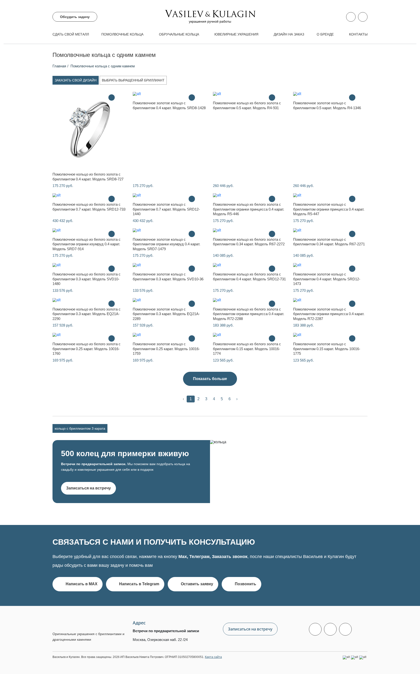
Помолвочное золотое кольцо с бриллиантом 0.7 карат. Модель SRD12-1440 (166, 209)
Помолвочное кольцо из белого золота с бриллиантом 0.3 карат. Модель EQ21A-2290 (86, 314)
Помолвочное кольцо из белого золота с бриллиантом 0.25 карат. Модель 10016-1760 (86, 348)
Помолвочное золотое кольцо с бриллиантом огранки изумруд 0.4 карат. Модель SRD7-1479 (166, 244)
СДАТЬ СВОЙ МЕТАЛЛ (70, 34)
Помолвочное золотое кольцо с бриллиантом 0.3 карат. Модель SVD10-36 (168, 276)
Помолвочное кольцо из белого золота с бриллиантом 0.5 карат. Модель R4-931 (247, 105)
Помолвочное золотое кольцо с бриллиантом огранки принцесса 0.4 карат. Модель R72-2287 (328, 314)
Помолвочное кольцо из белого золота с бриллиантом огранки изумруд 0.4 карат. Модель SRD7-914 (86, 244)
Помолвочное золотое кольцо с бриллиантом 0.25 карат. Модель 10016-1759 (166, 348)
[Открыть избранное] (363, 17)
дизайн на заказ (289, 34)
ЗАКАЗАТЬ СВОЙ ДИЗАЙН (75, 80)
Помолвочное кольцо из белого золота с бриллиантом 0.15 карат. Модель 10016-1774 (247, 348)
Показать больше (210, 379)
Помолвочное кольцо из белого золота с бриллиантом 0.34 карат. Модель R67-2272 (249, 241)
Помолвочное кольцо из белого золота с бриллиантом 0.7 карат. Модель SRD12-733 (88, 206)
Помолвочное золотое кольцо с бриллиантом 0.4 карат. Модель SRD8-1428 (169, 105)
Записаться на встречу (88, 488)
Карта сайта (213, 657)
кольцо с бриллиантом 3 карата (80, 428)
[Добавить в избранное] (121, 97)
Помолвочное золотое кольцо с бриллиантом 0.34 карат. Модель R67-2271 (329, 241)
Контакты (358, 34)
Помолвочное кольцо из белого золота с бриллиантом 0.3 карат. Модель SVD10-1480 (86, 279)
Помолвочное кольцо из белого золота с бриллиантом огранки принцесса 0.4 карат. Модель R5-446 (248, 209)
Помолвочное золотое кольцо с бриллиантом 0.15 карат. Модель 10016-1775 (326, 348)
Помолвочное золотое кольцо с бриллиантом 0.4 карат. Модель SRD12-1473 (326, 279)
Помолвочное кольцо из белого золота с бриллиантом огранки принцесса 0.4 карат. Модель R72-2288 (248, 314)
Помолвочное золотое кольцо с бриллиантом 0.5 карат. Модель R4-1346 (327, 105)
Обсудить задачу (75, 17)
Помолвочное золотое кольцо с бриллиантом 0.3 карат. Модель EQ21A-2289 (166, 314)
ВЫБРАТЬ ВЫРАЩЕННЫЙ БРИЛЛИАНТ (133, 80)
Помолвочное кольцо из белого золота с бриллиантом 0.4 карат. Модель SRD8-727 (87, 176)
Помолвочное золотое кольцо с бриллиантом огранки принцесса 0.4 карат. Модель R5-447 (328, 209)
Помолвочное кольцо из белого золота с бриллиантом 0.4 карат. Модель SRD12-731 (249, 276)
